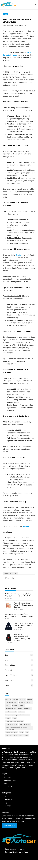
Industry (7, 718)
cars (6, 660)
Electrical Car (10, 665)
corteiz (22, 705)
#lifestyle (22, 699)
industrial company (11, 715)
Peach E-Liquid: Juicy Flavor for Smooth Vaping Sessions (23, 605)
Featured (8, 670)
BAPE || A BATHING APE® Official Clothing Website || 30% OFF (23, 625)
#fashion (8, 699)
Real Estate (9, 680)
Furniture (8, 712)
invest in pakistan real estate (14, 721)
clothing (7, 705)
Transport (8, 685)
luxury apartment (25, 724)
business (29, 702)
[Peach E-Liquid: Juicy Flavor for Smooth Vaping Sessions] (8, 606)
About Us (7, 777)
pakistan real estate (11, 732)
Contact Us (8, 786)
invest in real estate (11, 724)
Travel (26, 735)
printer (21, 732)
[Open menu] (35, 4)
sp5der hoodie (18, 735)
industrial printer (24, 715)
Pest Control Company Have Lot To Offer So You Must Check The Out (18, 595)
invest (14, 718)
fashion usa (27, 708)
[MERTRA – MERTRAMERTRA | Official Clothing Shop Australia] (8, 638)
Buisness (22, 702)
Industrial (21, 712)
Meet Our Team (10, 780)
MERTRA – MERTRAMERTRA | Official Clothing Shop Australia (22, 638)
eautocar (24, 852)
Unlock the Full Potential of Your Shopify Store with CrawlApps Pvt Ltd (19, 615)
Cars (6, 796)
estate (20, 708)
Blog (5, 14)
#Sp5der (29, 699)
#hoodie (15, 699)
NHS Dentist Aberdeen (10, 573)
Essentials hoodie (10, 708)
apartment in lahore (11, 702)
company (15, 705)
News (6, 783)
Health (15, 712)
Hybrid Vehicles (11, 675)
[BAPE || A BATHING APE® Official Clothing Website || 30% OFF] (8, 626)
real (27, 732)
